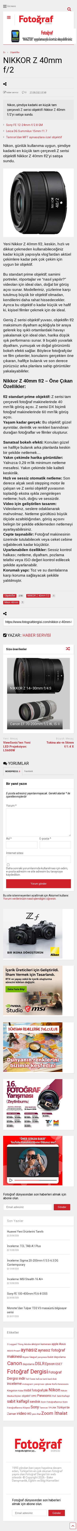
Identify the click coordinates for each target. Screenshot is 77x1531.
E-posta (45, 838)
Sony (35, 1407)
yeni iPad (36, 1414)
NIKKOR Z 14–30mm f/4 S (31, 688)
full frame (30, 1379)
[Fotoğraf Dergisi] (34, 26)
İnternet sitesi (14, 853)
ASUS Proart (13, 1350)
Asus (62, 1344)
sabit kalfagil (18, 1401)
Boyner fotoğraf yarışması (35, 1357)
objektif (26, 1395)
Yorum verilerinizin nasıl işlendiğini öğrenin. (29, 898)
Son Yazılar (15, 1220)
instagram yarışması (33, 1384)
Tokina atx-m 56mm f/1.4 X (60, 744)
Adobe (27, 1344)
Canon (14, 1363)
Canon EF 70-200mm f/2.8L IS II (35, 724)
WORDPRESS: (12, 771)
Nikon (54, 1390)
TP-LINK (52, 1407)
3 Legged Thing (15, 1344)
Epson (50, 1364)
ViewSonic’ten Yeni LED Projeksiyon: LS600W (16, 746)
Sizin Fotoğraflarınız (51, 1402)
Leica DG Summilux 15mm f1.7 (26, 131)
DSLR (40, 1363)
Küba (20, 1390)
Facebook (28, 771)
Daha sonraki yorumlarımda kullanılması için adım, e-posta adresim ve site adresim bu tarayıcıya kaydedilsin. (37, 871)
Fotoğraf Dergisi (27, 1371)
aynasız (29, 1350)
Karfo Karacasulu (60, 1384)
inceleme (14, 1383)
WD (29, 1414)
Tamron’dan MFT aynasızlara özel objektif (34, 137)
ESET (58, 1364)
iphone (48, 1384)
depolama (28, 1364)
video (21, 1413)
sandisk (35, 1401)
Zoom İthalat (54, 1413)
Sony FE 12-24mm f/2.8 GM (24, 125)
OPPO (34, 1396)
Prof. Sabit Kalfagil (61, 1396)
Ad (9, 838)
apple (55, 1344)
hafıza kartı (41, 1379)
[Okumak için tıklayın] (38, 676)
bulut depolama (57, 1357)
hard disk (52, 1379)
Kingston (12, 1390)
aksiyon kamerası (41, 1344)
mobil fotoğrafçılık (36, 1390)
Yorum (11, 805)
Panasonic (44, 1396)
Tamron (43, 1407)
